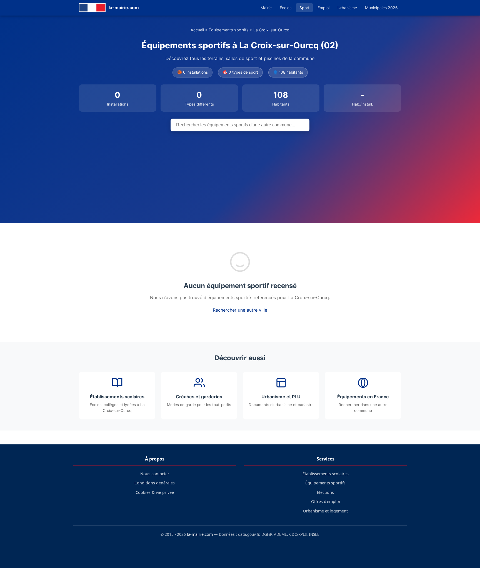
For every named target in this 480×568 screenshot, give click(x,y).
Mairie (266, 7)
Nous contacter (154, 473)
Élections (325, 492)
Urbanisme (347, 7)
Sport (304, 7)
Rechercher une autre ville (240, 310)
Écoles (285, 7)
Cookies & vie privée (155, 492)
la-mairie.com (200, 534)
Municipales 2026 (381, 7)
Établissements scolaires (325, 473)
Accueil (197, 29)
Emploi (323, 7)
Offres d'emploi (325, 501)
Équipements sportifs (229, 29)
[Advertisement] (240, 173)
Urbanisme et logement (325, 511)
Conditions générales (154, 483)
